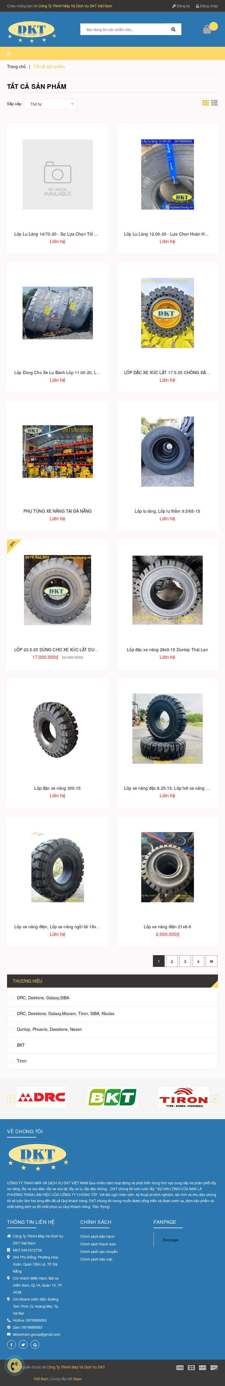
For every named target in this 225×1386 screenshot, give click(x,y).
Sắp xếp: (14, 103)
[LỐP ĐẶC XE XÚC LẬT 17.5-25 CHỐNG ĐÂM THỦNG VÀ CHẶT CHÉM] (167, 313)
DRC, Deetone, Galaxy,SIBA (42, 997)
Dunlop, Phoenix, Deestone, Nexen (49, 1029)
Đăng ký (183, 5)
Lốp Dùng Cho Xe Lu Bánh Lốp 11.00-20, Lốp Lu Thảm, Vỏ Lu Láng (79, 372)
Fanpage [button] (165, 1222)
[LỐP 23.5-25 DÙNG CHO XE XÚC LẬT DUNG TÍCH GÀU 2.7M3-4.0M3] (57, 590)
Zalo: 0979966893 (27, 1327)
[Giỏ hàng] (207, 29)
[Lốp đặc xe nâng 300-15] (57, 728)
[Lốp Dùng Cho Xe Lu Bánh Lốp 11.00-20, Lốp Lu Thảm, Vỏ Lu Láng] (57, 313)
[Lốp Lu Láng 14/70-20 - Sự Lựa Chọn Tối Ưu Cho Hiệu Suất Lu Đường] (57, 174)
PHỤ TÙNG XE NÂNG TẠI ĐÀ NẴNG (57, 511)
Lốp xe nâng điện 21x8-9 (167, 926)
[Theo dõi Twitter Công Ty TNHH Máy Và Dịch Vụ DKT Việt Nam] (23, 1344)
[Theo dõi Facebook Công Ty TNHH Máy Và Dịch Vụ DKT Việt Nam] (11, 1344)
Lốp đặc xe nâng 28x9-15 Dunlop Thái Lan (167, 649)
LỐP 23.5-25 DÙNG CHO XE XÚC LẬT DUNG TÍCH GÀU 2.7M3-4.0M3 (81, 649)
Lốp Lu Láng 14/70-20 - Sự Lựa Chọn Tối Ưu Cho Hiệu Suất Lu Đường (81, 234)
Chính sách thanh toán (98, 1243)
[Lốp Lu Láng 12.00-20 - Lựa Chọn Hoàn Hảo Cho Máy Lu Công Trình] (167, 174)
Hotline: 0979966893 (30, 1320)
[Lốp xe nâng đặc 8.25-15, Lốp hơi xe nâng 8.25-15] (167, 728)
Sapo (77, 1378)
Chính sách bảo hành (97, 1236)
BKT (20, 1045)
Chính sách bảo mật (96, 1259)
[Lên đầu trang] (213, 1368)
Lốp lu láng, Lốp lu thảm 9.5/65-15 (167, 511)
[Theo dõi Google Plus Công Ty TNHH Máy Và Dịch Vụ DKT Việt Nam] (34, 1344)
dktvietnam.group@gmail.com (36, 1334)
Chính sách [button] (95, 1222)
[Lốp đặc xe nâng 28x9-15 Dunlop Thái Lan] (167, 590)
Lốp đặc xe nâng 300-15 (57, 788)
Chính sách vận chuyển (99, 1251)
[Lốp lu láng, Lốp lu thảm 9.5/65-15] (167, 451)
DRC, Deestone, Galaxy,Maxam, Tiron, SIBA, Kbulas (65, 1013)
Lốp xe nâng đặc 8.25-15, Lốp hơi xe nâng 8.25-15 (172, 788)
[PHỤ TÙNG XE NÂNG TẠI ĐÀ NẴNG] (57, 451)
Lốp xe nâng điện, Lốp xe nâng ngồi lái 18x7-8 (58, 926)
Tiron (21, 1061)
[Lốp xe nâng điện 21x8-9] (167, 867)
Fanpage (171, 1239)
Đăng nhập (208, 5)
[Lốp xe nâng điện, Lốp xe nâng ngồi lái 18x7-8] (57, 867)
